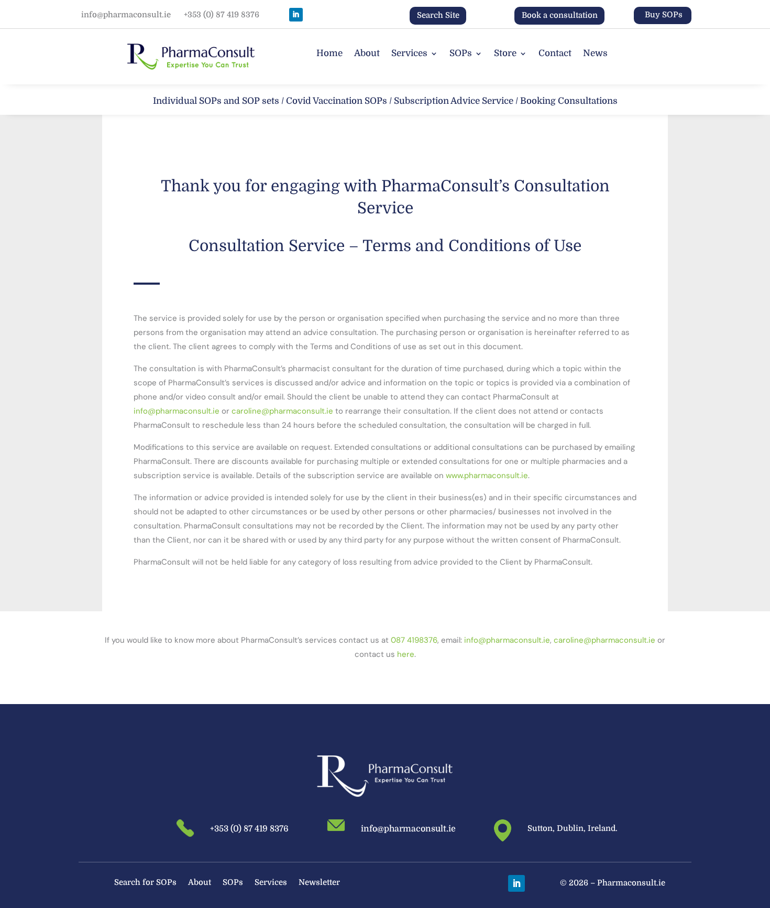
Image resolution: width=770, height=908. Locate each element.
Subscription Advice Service (453, 101)
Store (505, 54)
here (405, 654)
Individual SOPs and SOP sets (216, 101)
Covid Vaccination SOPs (336, 101)
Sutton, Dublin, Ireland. (572, 828)
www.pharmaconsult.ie (487, 475)
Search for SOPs (145, 883)
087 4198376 (414, 640)
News (595, 54)
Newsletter (319, 883)
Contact (554, 54)
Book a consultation (560, 15)
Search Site (438, 15)
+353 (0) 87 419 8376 (221, 14)
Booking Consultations (569, 101)
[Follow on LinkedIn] (296, 14)
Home (329, 54)
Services (409, 54)
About (367, 54)
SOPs (460, 54)
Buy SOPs (664, 14)
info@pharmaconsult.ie (126, 14)
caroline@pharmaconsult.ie (282, 411)
